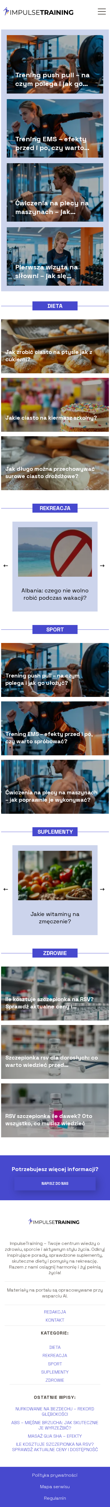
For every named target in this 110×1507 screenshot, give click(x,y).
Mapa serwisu (55, 1487)
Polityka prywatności (55, 1475)
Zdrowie (55, 953)
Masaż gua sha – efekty (55, 1436)
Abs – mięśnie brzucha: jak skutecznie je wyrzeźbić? (54, 1425)
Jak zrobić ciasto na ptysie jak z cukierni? (48, 355)
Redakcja (55, 1312)
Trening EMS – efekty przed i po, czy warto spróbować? (51, 143)
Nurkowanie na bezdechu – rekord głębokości (55, 1411)
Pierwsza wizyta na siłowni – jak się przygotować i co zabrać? (46, 271)
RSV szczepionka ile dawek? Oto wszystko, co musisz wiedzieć (48, 1119)
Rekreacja (55, 508)
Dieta (55, 306)
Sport (55, 629)
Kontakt (55, 1320)
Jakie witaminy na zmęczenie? (55, 917)
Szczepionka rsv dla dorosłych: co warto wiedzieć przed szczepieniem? (51, 1061)
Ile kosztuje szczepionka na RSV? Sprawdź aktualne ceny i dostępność (49, 1002)
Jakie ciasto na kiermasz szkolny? (51, 417)
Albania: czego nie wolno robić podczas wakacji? (55, 594)
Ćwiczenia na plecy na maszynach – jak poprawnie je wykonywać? (52, 207)
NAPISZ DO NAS (55, 1183)
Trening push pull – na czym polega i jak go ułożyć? (52, 79)
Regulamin (55, 1498)
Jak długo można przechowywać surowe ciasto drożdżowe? (50, 472)
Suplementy (55, 831)
